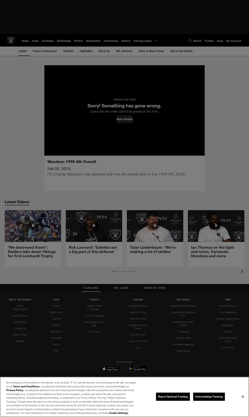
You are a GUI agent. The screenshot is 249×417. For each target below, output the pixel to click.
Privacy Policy (14, 390)
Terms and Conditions (26, 386)
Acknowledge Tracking (209, 396)
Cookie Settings (118, 412)
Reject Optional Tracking (173, 396)
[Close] (242, 396)
